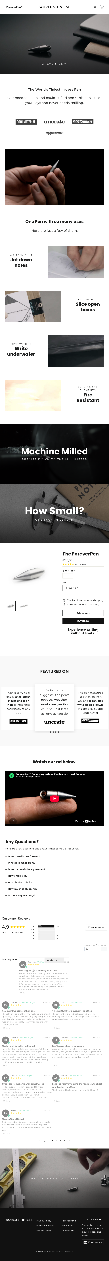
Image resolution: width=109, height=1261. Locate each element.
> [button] (69, 1140)
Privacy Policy (43, 1220)
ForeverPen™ (14, 7)
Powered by (96, 945)
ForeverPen (71, 588)
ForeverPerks (69, 1220)
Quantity (68, 571)
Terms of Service (45, 1225)
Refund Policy (44, 1230)
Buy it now (83, 620)
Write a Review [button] (97, 927)
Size (65, 583)
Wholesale (67, 1225)
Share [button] (24, 993)
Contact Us (68, 1230)
